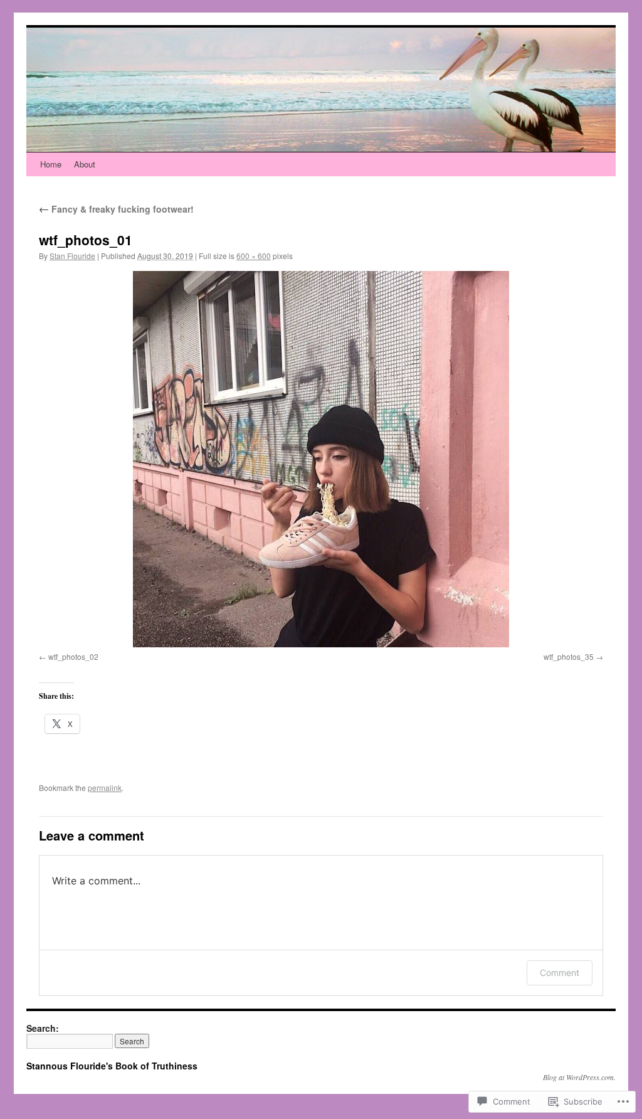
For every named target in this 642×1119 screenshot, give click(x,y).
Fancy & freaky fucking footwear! (116, 209)
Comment (559, 972)
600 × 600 (253, 255)
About (84, 164)
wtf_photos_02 (73, 656)
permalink (105, 787)
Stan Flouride (72, 255)
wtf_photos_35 (569, 656)
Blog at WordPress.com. (579, 1077)
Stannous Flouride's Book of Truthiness (111, 1065)
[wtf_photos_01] (321, 459)
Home (50, 164)
